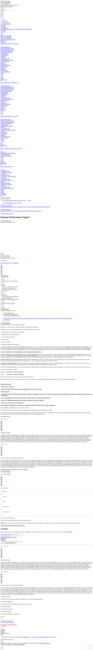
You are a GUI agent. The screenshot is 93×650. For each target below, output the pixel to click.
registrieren (5, 28)
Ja (2, 278)
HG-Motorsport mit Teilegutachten (10, 296)
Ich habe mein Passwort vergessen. (9, 537)
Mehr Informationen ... (45, 643)
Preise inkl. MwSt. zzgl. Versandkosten (10, 263)
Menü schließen (6, 23)
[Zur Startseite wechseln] (6, 6)
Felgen (48, 206)
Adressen (16, 29)
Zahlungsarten (22, 29)
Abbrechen (3, 540)
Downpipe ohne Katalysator (8, 288)
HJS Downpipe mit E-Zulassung (9, 289)
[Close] (2, 254)
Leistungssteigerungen (6, 206)
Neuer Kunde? (69, 532)
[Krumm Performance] (6, 220)
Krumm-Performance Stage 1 (7, 210)
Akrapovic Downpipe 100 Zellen (10, 286)
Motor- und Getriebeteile (16, 206)
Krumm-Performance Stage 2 (21, 210)
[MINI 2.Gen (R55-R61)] (1, 114)
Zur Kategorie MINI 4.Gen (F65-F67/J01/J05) (11, 148)
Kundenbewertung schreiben (21, 469)
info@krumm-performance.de (7, 622)
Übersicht (3, 29)
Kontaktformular (12, 624)
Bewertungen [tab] (7, 319)
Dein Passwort (4, 536)
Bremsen (29, 206)
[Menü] (2, 8)
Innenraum (34, 206)
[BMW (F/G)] (1, 196)
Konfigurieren (9, 644)
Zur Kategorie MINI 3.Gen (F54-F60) (9, 116)
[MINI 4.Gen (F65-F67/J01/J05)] (1, 165)
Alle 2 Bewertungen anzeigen (8, 469)
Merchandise (43, 206)
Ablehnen (3, 644)
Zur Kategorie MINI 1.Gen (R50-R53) (10, 43)
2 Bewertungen (4, 275)
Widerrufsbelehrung (45, 637)
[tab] (37, 318)
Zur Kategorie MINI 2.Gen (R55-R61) (10, 82)
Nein (3, 279)
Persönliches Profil (9, 29)
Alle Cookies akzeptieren (19, 644)
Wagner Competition (7, 298)
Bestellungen (28, 29)
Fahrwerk (25, 206)
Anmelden (3, 26)
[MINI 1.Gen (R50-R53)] (1, 81)
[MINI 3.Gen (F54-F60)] (1, 147)
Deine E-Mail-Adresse (6, 534)
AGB (32, 637)
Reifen (38, 206)
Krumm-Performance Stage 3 (34, 210)
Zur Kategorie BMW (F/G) (7, 166)
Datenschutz (53, 637)
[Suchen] (2, 12)
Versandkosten (26, 637)
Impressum (37, 637)
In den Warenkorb (5, 309)
